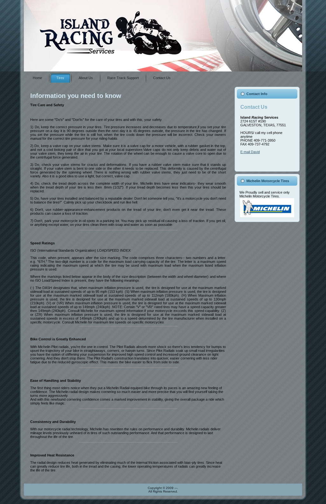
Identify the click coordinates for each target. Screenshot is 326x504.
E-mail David (250, 152)
